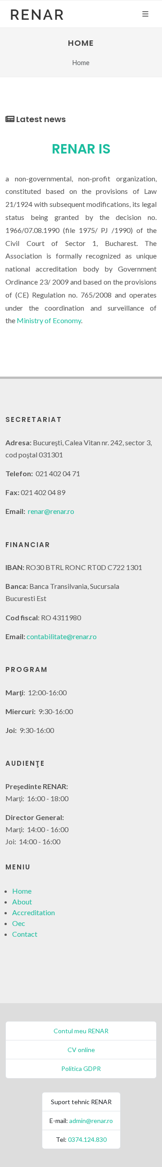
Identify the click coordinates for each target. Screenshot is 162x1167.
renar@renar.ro (51, 511)
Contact (24, 934)
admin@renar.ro (91, 1120)
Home (22, 890)
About (22, 901)
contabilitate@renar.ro (62, 636)
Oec (18, 923)
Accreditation (33, 912)
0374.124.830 (87, 1139)
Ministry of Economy (49, 320)
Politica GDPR (81, 1068)
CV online (81, 1049)
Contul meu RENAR (81, 1031)
